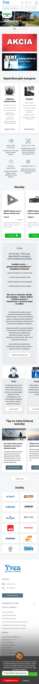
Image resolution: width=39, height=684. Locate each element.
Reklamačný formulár (9, 618)
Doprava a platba (7, 612)
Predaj (13, 381)
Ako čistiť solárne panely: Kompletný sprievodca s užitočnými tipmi (13, 446)
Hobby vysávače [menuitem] (29, 103)
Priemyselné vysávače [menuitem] (29, 108)
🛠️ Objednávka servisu (10, 680)
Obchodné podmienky (9, 615)
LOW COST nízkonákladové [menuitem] (9, 118)
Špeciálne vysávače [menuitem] (29, 115)
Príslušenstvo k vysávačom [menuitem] (29, 111)
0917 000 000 (10, 588)
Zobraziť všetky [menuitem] (9, 129)
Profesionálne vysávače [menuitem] (29, 105)
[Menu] (36, 2)
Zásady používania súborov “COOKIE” (14, 628)
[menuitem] (10, 100)
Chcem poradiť (13, 409)
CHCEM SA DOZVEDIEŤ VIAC (19, 355)
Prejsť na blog (19, 479)
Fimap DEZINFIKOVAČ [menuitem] (9, 110)
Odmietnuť (26, 680)
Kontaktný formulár (12, 595)
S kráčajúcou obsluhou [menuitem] (9, 105)
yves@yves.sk (10, 584)
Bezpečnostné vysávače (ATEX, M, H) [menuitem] (29, 118)
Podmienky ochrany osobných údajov (14, 625)
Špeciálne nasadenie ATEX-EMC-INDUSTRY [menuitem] (10, 122)
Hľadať (34, 8)
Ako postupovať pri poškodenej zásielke (14, 622)
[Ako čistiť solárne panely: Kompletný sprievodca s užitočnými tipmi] (14, 434)
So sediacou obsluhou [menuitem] (10, 108)
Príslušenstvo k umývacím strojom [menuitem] (9, 113)
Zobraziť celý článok (14, 467)
